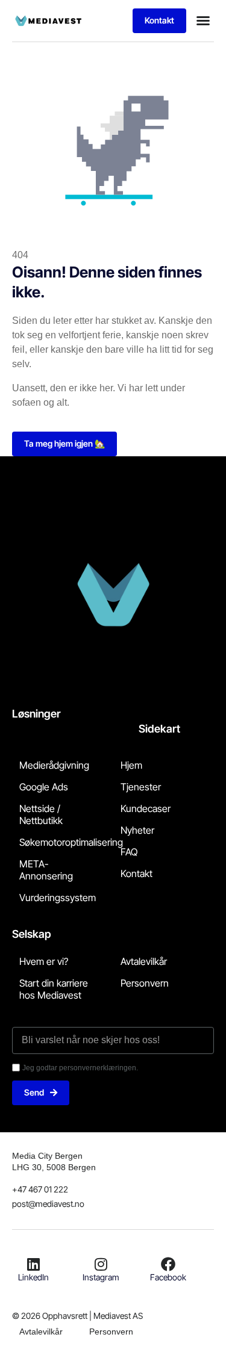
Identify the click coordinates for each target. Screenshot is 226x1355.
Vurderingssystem (57, 897)
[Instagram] (100, 1264)
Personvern (145, 983)
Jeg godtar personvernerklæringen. (80, 1068)
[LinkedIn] (34, 1264)
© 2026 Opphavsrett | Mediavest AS (77, 1315)
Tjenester (141, 787)
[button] (203, 20)
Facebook (168, 1277)
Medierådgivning (54, 765)
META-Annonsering (46, 870)
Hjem (131, 765)
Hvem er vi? (43, 961)
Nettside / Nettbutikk (41, 814)
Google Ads (43, 787)
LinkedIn (33, 1277)
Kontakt (136, 873)
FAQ (129, 852)
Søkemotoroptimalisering (71, 842)
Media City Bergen (47, 1156)
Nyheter (137, 830)
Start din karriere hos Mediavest (53, 989)
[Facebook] (168, 1264)
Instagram (101, 1277)
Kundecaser (146, 808)
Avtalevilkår (144, 961)
